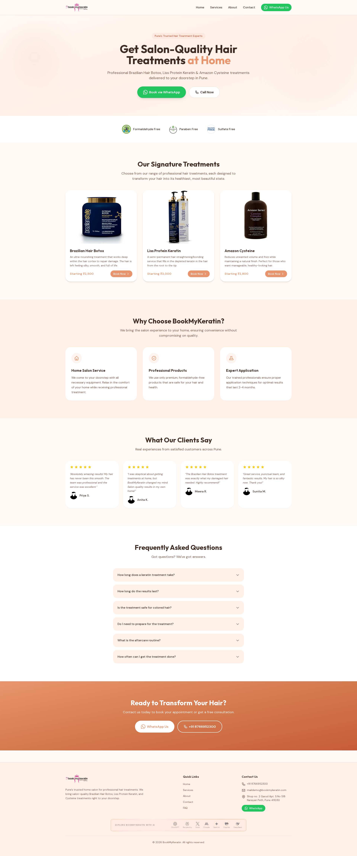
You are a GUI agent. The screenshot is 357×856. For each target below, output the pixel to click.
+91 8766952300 (202, 726)
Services (216, 7)
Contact (249, 7)
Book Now (119, 273)
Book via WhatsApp (164, 92)
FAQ (185, 808)
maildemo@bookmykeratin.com (266, 790)
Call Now (207, 92)
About (232, 7)
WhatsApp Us (157, 726)
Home (200, 7)
